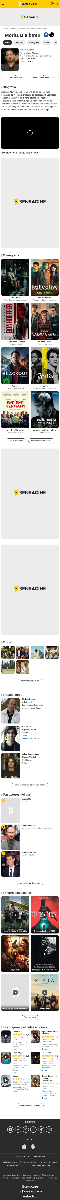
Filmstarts (24, 1162)
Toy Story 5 (17, 1053)
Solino (24, 736)
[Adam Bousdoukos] (10, 765)
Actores (21, 29)
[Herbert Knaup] (10, 710)
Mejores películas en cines (30, 1106)
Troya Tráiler (15, 970)
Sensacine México (40, 1165)
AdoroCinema (12, 1165)
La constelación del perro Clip (15, 931)
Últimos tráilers (30, 1018)
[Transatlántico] (45, 321)
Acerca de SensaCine (11, 1175)
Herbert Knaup (28, 699)
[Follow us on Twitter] (26, 1129)
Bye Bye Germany (15, 430)
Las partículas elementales (32, 705)
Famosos (13, 29)
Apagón (15, 386)
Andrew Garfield (29, 852)
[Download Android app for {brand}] (34, 1146)
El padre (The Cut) (29, 730)
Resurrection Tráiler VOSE (44, 931)
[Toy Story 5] (6, 1058)
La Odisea (17, 1031)
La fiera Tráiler (44, 1009)
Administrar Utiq (27, 1178)
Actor (31, 50)
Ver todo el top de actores (30, 883)
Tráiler (15, 1049)
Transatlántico (44, 342)
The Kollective (44, 297)
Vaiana (15, 1076)
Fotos (7, 642)
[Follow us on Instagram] (33, 1129)
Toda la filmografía (16, 441)
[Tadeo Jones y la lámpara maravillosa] (35, 1081)
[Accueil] (27, 4)
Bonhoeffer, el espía (15, 342)
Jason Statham (28, 826)
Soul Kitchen (27, 733)
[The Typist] (15, 277)
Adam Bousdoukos (30, 754)
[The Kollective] (45, 277)
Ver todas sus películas (31, 739)
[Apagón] (15, 365)
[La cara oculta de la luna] (45, 409)
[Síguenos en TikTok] (41, 1129)
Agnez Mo (26, 799)
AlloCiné (7, 1162)
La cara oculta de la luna (44, 430)
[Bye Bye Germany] (15, 409)
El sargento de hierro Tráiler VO (44, 970)
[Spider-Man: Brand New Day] (35, 1036)
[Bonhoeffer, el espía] (15, 321)
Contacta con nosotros (30, 1175)
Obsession (46, 1053)
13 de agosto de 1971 (40, 56)
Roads (45, 386)
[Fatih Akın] (10, 738)
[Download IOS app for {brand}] (26, 1146)
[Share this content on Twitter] (51, 34)
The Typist (15, 297)
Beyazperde (45, 1162)
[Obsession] (35, 1058)
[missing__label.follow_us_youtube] (10, 1129)
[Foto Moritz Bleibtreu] (8, 652)
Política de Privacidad (11, 1178)
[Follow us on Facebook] (18, 1129)
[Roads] (45, 365)
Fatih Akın (26, 727)
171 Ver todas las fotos (30, 681)
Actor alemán (30, 29)
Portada (5, 29)
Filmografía (11, 255)
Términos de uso (48, 1175)
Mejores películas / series (41, 441)
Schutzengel (27, 702)
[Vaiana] (6, 1081)
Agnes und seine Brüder (31, 708)
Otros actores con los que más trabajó (30, 785)
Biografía (9, 87)
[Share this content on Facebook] (46, 34)
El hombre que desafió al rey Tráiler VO (15, 1009)
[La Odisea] (6, 1036)
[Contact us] (49, 1129)
